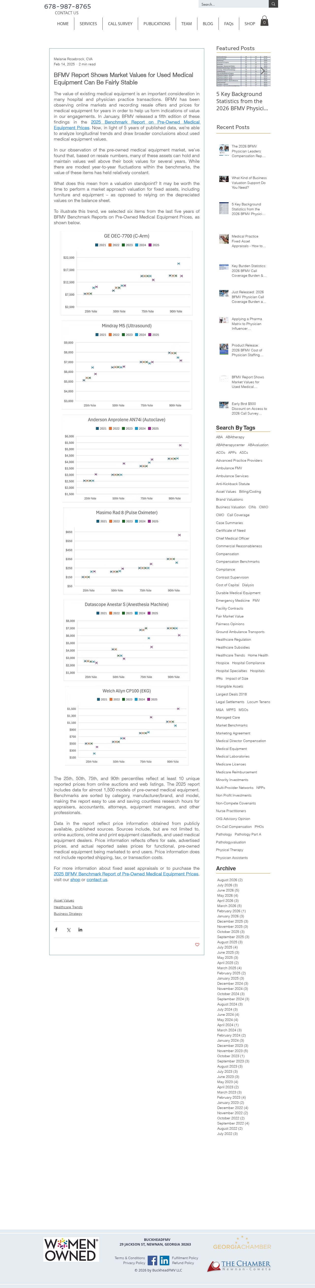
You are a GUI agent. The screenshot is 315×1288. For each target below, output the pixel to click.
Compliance (225, 569)
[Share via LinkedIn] (80, 929)
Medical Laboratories (233, 756)
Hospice (222, 663)
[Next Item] (262, 71)
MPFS (231, 709)
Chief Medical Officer (232, 538)
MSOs (243, 709)
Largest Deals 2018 (231, 694)
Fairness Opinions (230, 624)
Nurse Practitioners (231, 811)
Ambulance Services (232, 476)
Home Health (258, 655)
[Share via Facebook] (56, 929)
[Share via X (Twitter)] (68, 929)
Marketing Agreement (233, 733)
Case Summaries (229, 523)
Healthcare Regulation (233, 639)
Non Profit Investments (234, 795)
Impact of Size (237, 678)
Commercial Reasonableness (239, 546)
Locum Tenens (258, 702)
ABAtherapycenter (230, 445)
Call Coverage (238, 515)
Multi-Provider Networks (234, 787)
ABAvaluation (258, 445)
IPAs (219, 678)
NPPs (260, 787)
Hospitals (257, 671)
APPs (232, 452)
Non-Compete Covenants (236, 803)
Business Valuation (231, 507)
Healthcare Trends (68, 907)
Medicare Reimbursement (236, 772)
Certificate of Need (231, 530)
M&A (219, 709)
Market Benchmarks (232, 725)
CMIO (263, 507)
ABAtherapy (235, 437)
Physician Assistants (232, 857)
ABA (219, 437)
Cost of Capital (227, 585)
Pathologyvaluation (231, 842)
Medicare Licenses (231, 764)
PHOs (259, 826)
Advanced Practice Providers (239, 460)
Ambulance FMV (229, 468)
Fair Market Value (230, 616)
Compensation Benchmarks (238, 561)
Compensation (227, 554)
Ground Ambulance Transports (240, 632)
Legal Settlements (230, 702)
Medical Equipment (231, 748)
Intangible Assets (229, 686)
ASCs (243, 452)
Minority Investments (232, 780)
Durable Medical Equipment (238, 593)
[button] (88, 24)
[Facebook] (152, 1260)
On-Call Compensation (234, 826)
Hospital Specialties (231, 671)
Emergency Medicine (233, 600)
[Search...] (273, 4)
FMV (256, 600)
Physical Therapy (229, 850)
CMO (220, 515)
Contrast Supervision (232, 577)
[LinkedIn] (164, 1260)
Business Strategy (68, 913)
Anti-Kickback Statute (233, 484)
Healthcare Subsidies (233, 647)
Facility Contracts (229, 608)
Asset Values (64, 900)
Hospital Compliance (248, 663)
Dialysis (248, 585)
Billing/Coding (250, 491)
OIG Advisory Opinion (233, 818)
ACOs (220, 452)
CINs (252, 507)
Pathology (224, 834)
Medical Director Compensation (241, 741)
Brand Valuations (229, 499)
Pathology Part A (248, 834)
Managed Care (228, 717)
